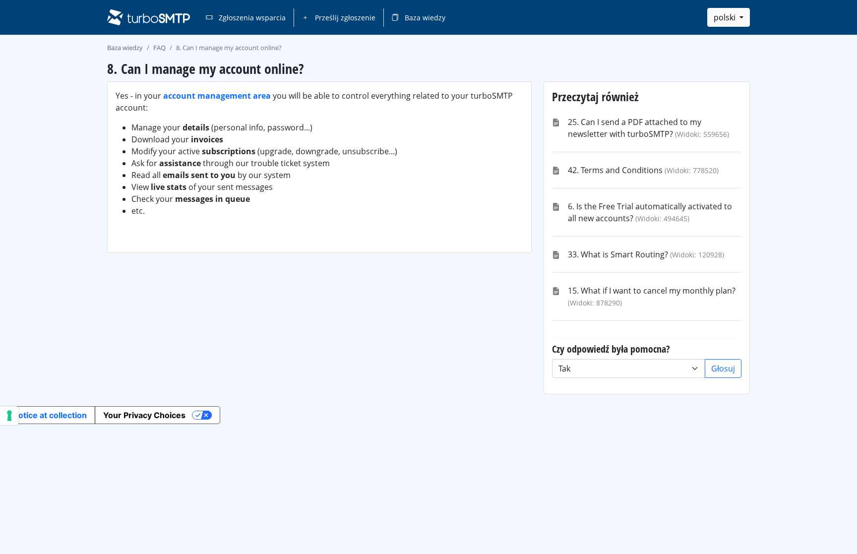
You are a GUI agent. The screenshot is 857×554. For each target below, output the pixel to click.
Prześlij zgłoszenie (344, 17)
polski (725, 17)
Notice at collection (49, 415)
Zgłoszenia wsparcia (251, 17)
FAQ (159, 47)
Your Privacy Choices (144, 415)
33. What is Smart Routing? (618, 254)
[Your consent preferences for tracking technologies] (9, 415)
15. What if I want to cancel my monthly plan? (651, 290)
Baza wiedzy (424, 17)
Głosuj (723, 368)
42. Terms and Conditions (615, 170)
